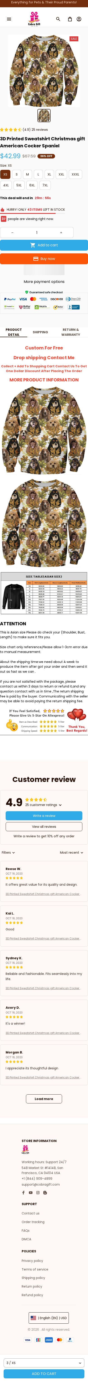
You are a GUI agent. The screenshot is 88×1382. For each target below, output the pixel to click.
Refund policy (32, 1295)
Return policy (32, 1286)
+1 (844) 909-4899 (37, 1178)
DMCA (26, 1239)
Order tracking (33, 1222)
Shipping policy (33, 1278)
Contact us (30, 1213)
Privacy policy (32, 1260)
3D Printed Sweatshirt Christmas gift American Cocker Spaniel (44, 894)
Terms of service (35, 1269)
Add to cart (44, 1373)
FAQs (26, 1230)
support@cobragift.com (41, 1184)
